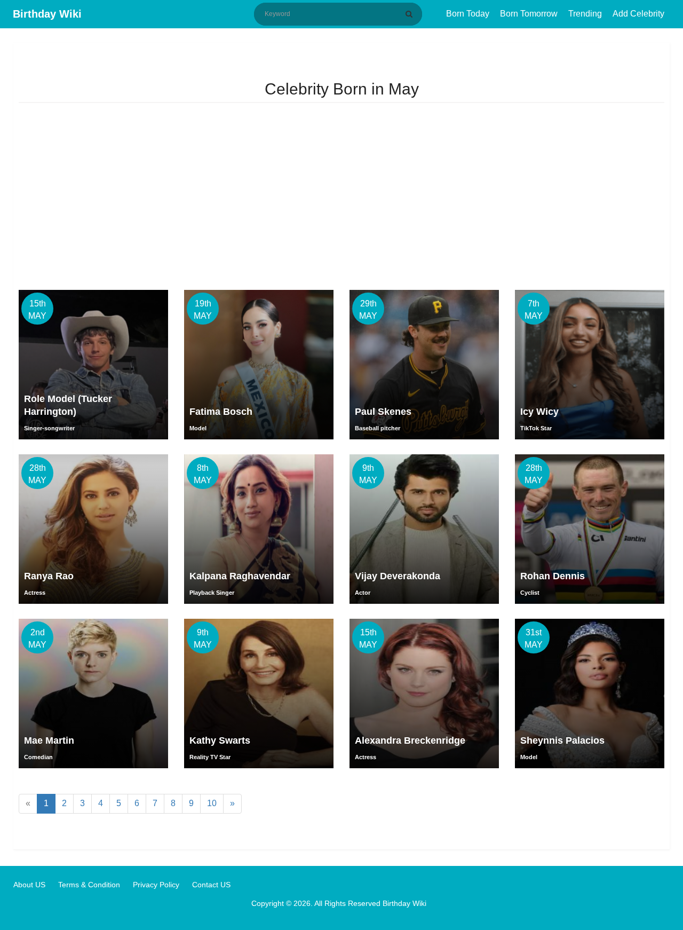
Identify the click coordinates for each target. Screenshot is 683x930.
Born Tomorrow (529, 13)
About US (29, 884)
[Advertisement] (341, 199)
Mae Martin (49, 740)
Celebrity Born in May (342, 89)
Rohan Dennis (552, 576)
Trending (585, 13)
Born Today (467, 13)
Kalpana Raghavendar (239, 576)
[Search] (411, 14)
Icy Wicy (539, 411)
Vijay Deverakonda (397, 576)
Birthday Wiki (47, 14)
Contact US (211, 884)
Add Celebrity (638, 13)
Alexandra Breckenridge (410, 740)
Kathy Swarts (219, 740)
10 (212, 803)
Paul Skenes (383, 411)
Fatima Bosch (220, 411)
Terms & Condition (89, 884)
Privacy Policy (156, 884)
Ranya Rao (49, 576)
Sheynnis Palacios (562, 740)
